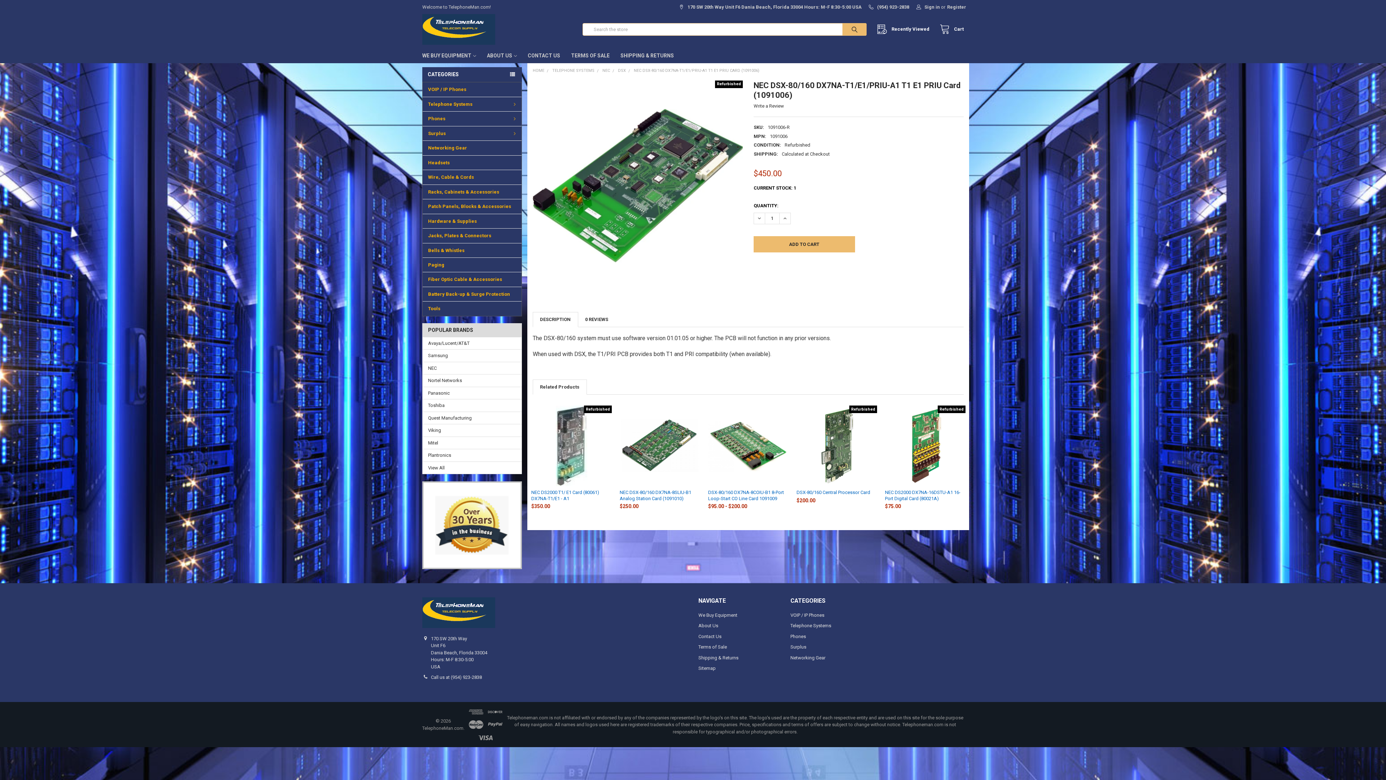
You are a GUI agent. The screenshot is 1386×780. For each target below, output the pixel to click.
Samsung (438, 355)
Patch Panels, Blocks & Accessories (469, 206)
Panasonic (439, 393)
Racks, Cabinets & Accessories (463, 192)
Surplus (437, 133)
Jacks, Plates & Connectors (459, 235)
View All (436, 468)
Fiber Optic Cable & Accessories (465, 279)
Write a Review (769, 106)
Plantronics (439, 455)
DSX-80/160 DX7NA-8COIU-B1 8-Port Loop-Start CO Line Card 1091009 (746, 495)
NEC (432, 368)
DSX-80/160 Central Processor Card (833, 492)
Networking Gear (447, 148)
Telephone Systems (450, 104)
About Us (499, 55)
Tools (434, 308)
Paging (436, 265)
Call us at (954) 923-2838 (456, 677)
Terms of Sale (590, 55)
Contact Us (544, 55)
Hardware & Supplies (452, 221)
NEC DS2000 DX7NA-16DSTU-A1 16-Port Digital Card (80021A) (922, 495)
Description (555, 319)
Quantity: (766, 205)
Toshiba (436, 405)
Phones (436, 118)
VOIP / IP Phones (447, 89)
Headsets (439, 162)
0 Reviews (596, 319)
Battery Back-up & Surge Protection (469, 294)
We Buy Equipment (446, 55)
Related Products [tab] (559, 387)
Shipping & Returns (647, 55)
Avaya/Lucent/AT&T (449, 343)
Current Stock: (775, 188)
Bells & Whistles (446, 250)
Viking (434, 430)
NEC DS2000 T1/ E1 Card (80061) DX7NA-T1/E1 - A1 (565, 495)
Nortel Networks (445, 380)
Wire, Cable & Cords (451, 177)
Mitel (433, 443)
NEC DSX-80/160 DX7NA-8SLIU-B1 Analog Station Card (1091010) (655, 495)
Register (956, 7)
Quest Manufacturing (450, 418)
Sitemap (707, 668)
